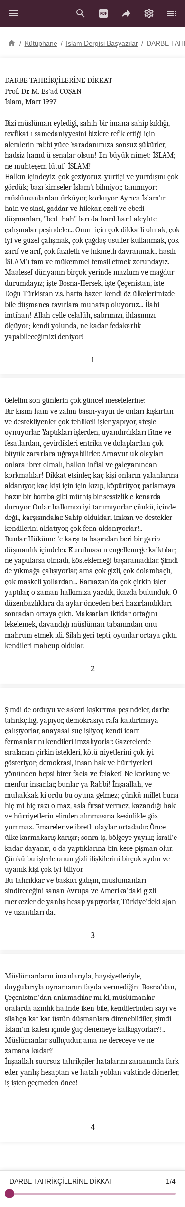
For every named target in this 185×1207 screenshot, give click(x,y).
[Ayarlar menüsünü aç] (149, 13)
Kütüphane (41, 43)
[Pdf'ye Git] (103, 13)
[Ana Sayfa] (12, 42)
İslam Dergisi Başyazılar (102, 43)
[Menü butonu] (13, 13)
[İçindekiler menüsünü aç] (171, 13)
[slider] (9, 1193)
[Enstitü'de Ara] (80, 13)
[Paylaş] (126, 13)
